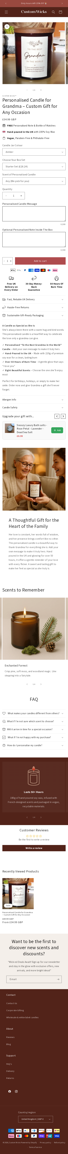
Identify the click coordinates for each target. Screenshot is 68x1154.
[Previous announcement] (5, 3)
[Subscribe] (58, 979)
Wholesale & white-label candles (22, 1017)
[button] (6, 12)
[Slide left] (27, 90)
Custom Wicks (14, 1142)
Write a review (34, 848)
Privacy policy (45, 1142)
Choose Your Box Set (13, 160)
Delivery (10, 1071)
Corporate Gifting (15, 1010)
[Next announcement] (62, 3)
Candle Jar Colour (12, 145)
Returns (10, 1078)
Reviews (10, 1037)
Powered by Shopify (29, 1142)
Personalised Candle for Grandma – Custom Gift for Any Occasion (17, 913)
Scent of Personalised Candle (19, 174)
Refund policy (59, 1142)
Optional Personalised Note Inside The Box (27, 229)
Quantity (7, 189)
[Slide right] (40, 90)
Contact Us (11, 1003)
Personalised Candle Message (19, 203)
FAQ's (9, 1064)
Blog (8, 1044)
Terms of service (35, 1147)
